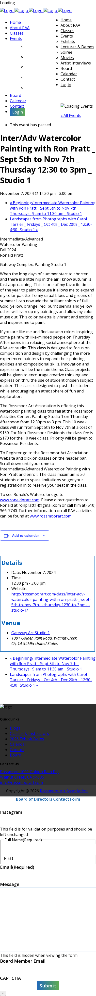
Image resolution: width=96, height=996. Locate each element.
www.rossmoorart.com (50, 516)
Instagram (11, 812)
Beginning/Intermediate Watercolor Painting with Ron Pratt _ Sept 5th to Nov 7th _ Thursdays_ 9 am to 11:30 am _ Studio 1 (53, 208)
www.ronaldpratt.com (19, 500)
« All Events (71, 115)
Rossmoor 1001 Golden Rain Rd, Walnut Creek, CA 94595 (29, 774)
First (9, 858)
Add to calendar (25, 535)
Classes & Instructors (29, 733)
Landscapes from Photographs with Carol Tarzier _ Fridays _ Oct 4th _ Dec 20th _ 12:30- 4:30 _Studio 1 (51, 224)
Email (17, 867)
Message (9, 884)
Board (15, 755)
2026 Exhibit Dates (27, 739)
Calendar (18, 744)
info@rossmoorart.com (21, 782)
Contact (17, 749)
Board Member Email (23, 961)
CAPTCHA (10, 978)
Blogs (15, 728)
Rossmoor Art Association (64, 791)
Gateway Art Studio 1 (30, 632)
